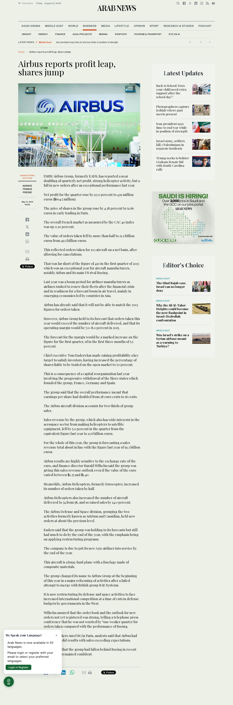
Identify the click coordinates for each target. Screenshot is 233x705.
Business (89, 25)
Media (105, 25)
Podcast (205, 25)
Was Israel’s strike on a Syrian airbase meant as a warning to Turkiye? (172, 340)
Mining (103, 34)
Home (21, 51)
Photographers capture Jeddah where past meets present (172, 110)
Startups (121, 34)
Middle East (54, 25)
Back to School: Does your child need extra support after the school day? (171, 91)
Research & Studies (178, 25)
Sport (154, 25)
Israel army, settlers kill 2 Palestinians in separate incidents (170, 144)
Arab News (27, 3)
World (73, 25)
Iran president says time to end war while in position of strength (87, 42)
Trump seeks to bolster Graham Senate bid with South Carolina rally (172, 163)
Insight (26, 34)
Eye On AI (174, 34)
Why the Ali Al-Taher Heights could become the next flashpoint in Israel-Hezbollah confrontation (172, 312)
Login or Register (18, 667)
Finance (60, 34)
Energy (43, 34)
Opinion (139, 25)
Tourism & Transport (147, 34)
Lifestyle (121, 25)
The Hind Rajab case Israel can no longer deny (171, 286)
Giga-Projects (82, 34)
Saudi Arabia (30, 25)
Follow (28, 266)
